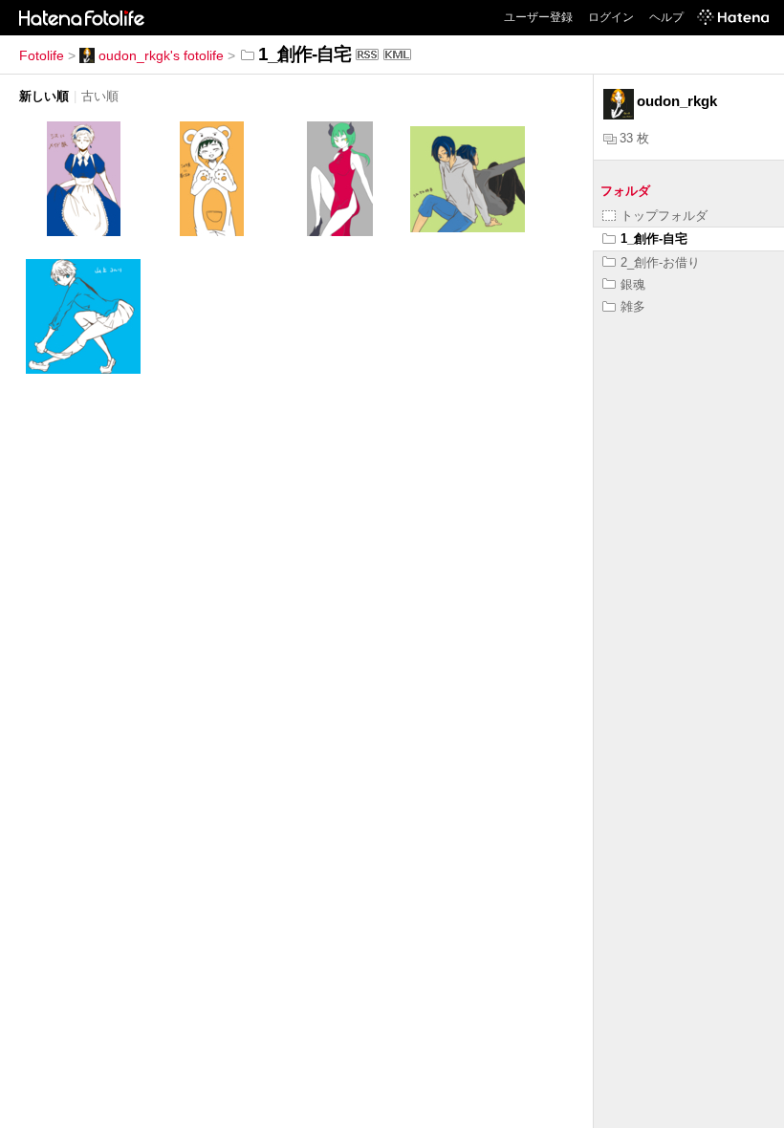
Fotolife (41, 55)
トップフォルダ (664, 215)
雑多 (633, 306)
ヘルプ (666, 17)
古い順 (100, 96)
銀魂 (633, 284)
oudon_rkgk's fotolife (161, 55)
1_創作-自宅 (654, 238)
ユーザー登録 (538, 17)
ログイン (611, 17)
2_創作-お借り (660, 262)
